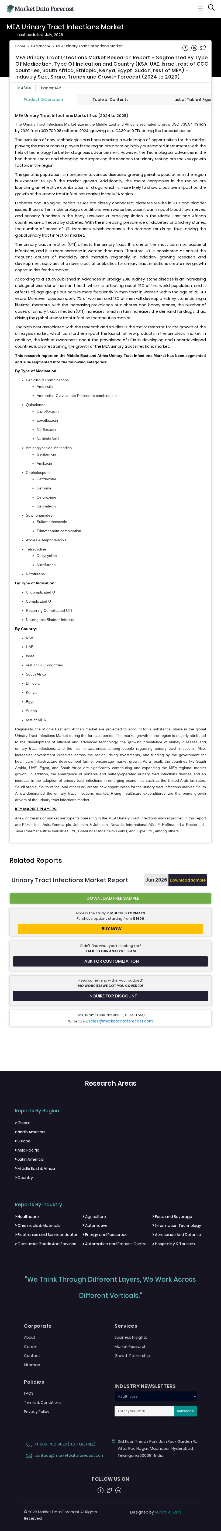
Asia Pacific (27, 1150)
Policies (34, 1382)
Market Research (131, 1346)
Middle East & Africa (35, 1168)
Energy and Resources (104, 1234)
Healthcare (40, 46)
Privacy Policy (36, 1411)
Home (20, 46)
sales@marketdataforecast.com (120, 1021)
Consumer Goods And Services (45, 1243)
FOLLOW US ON (110, 1479)
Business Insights (131, 1337)
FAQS (28, 1393)
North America (30, 1132)
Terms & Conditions (42, 1402)
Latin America (29, 1159)
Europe (22, 1141)
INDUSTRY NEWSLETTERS (145, 1386)
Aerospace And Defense (176, 1234)
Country (24, 1177)
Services (126, 1326)
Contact (32, 1355)
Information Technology (176, 1225)
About (29, 1337)
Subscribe (185, 1411)
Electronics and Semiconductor (46, 1234)
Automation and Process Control (114, 1243)
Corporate (38, 1326)
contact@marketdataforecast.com (69, 1455)
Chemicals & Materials (37, 1225)
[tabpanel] (110, 473)
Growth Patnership (132, 1355)
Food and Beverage (172, 1216)
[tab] (43, 99)
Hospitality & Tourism (173, 1243)
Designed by (155, 1512)
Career (30, 1346)
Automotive (95, 1225)
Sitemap (32, 1364)
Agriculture (94, 1216)
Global (22, 1122)
